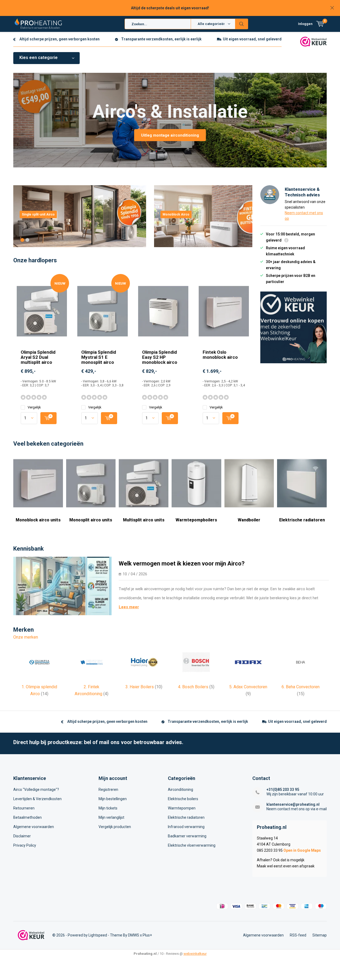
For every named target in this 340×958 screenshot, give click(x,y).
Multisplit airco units (143, 519)
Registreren (108, 789)
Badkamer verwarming (187, 836)
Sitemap (319, 935)
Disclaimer (22, 836)
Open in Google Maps (302, 850)
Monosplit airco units (90, 519)
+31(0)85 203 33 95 (282, 789)
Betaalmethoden (27, 817)
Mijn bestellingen (113, 799)
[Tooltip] (286, 241)
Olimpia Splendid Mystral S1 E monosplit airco (98, 357)
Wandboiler (249, 519)
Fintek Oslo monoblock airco (220, 354)
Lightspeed (97, 935)
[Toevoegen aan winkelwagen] (48, 418)
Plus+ (147, 935)
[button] (22, 240)
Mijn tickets (108, 808)
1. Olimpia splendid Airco (39, 690)
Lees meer (129, 607)
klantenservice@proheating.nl (293, 804)
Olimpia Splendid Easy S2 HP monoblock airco (159, 357)
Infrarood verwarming (186, 827)
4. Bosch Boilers (196, 686)
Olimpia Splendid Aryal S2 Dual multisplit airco (38, 357)
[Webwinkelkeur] (313, 41)
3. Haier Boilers (143, 686)
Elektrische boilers (183, 799)
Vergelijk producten (115, 827)
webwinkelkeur (195, 954)
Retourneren (24, 808)
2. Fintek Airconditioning (91, 690)
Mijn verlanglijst (111, 817)
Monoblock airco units (38, 519)
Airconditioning (180, 789)
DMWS (133, 935)
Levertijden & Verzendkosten (37, 799)
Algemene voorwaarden (33, 827)
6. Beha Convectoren (301, 690)
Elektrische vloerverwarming (191, 845)
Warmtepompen (182, 808)
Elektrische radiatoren (302, 519)
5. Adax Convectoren (248, 690)
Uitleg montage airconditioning (170, 135)
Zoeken (241, 24)
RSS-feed (298, 935)
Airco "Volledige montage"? (36, 789)
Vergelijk (34, 407)
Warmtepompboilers (196, 519)
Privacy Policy (24, 845)
